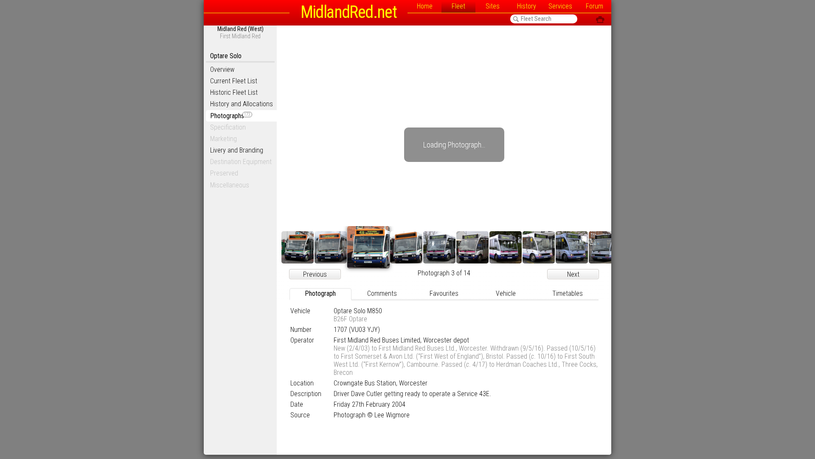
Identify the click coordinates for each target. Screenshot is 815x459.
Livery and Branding (236, 150)
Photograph (320, 293)
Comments (382, 293)
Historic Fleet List (234, 92)
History (526, 6)
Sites (493, 6)
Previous (315, 274)
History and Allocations (241, 104)
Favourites (444, 293)
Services (560, 6)
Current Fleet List (233, 81)
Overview (222, 69)
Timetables (567, 293)
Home (425, 6)
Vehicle (506, 293)
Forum (594, 6)
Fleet (458, 6)
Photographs (230, 116)
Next (573, 274)
